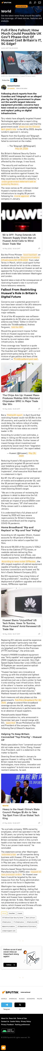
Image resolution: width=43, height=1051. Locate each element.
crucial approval (21, 196)
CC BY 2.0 (4, 76)
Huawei (20, 913)
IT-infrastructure (19, 922)
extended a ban (9, 854)
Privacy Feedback (7, 1024)
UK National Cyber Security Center (12, 917)
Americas (13, 999)
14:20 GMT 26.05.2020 (9, 48)
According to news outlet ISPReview (18, 561)
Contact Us (5, 1021)
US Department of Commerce (27, 926)
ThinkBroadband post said (25, 359)
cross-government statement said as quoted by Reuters (18, 182)
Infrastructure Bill (32, 922)
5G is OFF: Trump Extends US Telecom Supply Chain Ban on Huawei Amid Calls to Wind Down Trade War (19, 239)
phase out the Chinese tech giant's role (20, 128)
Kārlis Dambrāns (14, 76)
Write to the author (21, 88)
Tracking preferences (22, 1024)
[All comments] (3, 1047)
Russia (22, 999)
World (5, 805)
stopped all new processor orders (21, 873)
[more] (39, 248)
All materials (11, 88)
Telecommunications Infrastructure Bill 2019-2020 (20, 258)
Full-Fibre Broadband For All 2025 (21, 701)
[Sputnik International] (7, 3)
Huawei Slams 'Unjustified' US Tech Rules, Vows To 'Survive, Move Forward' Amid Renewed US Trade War (21, 625)
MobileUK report (14, 415)
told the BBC (17, 327)
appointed (10, 722)
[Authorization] (30, 2)
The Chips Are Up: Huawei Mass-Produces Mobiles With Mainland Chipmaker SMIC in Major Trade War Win (21, 400)
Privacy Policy (26, 1021)
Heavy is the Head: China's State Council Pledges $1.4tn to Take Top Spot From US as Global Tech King (21, 814)
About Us (4, 1018)
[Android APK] (8, 1031)
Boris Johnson (30, 917)
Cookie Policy (15, 1021)
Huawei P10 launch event (27, 76)
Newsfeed (12, 913)
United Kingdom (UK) (9, 931)
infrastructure (6, 922)
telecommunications (8, 926)
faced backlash (30, 254)
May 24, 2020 (21, 148)
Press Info (12, 1018)
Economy (31, 999)
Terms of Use (22, 1018)
